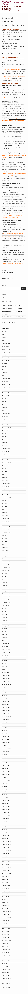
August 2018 (5, 605)
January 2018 (5, 626)
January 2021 (5, 521)
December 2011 (6, 771)
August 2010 (5, 818)
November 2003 (6, 978)
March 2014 (5, 698)
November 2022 (6, 457)
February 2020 (6, 553)
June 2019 (4, 576)
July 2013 (4, 722)
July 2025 (4, 363)
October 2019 (5, 564)
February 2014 (5, 701)
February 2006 (6, 929)
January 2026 (5, 346)
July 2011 (4, 786)
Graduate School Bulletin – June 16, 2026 (12, 305)
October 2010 (5, 812)
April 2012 (4, 760)
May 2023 (4, 439)
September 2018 (6, 602)
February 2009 (6, 862)
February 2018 (5, 623)
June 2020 (4, 541)
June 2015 (4, 663)
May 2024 (4, 404)
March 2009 (5, 859)
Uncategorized (6, 987)
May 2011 (4, 792)
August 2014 (5, 687)
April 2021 (4, 512)
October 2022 (5, 460)
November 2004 (6, 955)
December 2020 (6, 524)
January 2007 (5, 908)
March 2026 (5, 340)
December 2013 (6, 707)
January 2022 (5, 486)
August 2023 (5, 430)
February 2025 (6, 378)
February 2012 (5, 765)
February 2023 (6, 448)
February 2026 (6, 343)
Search (4, 285)
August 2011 (5, 783)
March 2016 (5, 640)
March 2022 (5, 480)
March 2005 (5, 946)
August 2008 (5, 876)
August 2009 (5, 853)
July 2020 (4, 538)
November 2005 (6, 934)
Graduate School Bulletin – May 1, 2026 (12, 311)
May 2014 (4, 693)
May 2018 (4, 614)
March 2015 (5, 669)
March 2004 (5, 966)
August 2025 (5, 361)
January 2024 (5, 416)
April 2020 (5, 547)
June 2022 (4, 471)
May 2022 (4, 474)
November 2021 (6, 492)
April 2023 (5, 442)
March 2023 (5, 445)
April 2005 (5, 943)
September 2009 (6, 850)
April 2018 (4, 617)
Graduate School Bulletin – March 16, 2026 (13, 317)
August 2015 (5, 658)
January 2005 (5, 952)
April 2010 (4, 830)
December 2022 (6, 454)
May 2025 (4, 369)
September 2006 (6, 917)
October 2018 (5, 599)
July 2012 (4, 754)
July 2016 (4, 629)
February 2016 (5, 643)
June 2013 (4, 725)
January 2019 (5, 591)
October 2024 (5, 390)
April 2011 (4, 795)
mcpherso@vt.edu (6, 97)
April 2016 (4, 637)
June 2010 (4, 824)
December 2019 (6, 559)
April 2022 (4, 477)
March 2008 (5, 882)
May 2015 (4, 666)
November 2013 (6, 710)
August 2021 (5, 500)
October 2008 (5, 870)
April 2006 (5, 923)
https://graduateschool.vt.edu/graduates (12, 263)
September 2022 (6, 462)
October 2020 (5, 529)
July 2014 (4, 690)
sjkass (17, 15)
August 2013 (5, 719)
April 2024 (5, 407)
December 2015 (6, 649)
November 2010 (6, 809)
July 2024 (4, 398)
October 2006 (5, 914)
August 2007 (5, 897)
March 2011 (5, 797)
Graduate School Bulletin (12, 8)
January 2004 (5, 972)
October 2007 (5, 894)
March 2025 (5, 375)
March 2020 (5, 550)
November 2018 (6, 596)
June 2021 (4, 506)
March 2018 (5, 620)
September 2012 (6, 748)
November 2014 (6, 678)
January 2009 (5, 864)
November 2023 (6, 422)
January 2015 (5, 672)
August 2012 (5, 751)
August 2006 (5, 920)
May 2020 (4, 544)
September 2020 (6, 532)
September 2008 (6, 873)
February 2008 (6, 885)
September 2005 (6, 940)
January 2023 (5, 451)
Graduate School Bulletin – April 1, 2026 (12, 314)
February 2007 (6, 905)
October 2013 (5, 713)
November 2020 (6, 527)
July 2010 (4, 821)
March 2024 (5, 410)
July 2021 (4, 503)
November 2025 (6, 352)
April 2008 (5, 879)
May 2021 (4, 509)
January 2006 (5, 931)
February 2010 (5, 835)
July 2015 (4, 661)
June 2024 (4, 401)
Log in (3, 297)
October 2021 (5, 495)
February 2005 (6, 949)
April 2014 (4, 696)
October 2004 (5, 958)
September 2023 (6, 428)
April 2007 (5, 899)
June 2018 (4, 611)
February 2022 (6, 483)
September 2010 (6, 815)
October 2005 (5, 937)
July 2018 (4, 608)
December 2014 (6, 675)
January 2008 (5, 888)
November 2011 (6, 774)
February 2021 (5, 518)
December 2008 (6, 867)
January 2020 (5, 556)
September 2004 (6, 961)
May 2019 (4, 579)
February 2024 (6, 413)
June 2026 (4, 331)
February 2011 (5, 800)
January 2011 (5, 803)
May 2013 (4, 728)
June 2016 (4, 631)
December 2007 (6, 891)
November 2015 (6, 652)
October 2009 (5, 847)
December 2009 (6, 841)
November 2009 (6, 844)
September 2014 (6, 684)
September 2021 (6, 497)
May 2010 (4, 827)
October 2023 (5, 425)
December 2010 (6, 806)
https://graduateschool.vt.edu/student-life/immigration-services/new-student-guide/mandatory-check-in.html (12, 235)
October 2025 (5, 355)
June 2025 (4, 366)
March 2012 (5, 763)
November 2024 (6, 387)
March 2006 (5, 926)
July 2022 (4, 468)
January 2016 (5, 646)
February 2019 (5, 588)
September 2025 (6, 358)
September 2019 (6, 567)
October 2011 (5, 777)
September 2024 (6, 393)
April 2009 (5, 856)
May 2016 (4, 634)
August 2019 (5, 570)
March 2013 (5, 733)
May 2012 (4, 757)
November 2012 (6, 742)
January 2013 (5, 739)
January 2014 (5, 704)
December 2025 (6, 349)
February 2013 (5, 736)
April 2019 (4, 582)
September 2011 (6, 780)
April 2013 (4, 730)
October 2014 (5, 681)
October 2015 (5, 655)
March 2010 (5, 832)
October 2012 (5, 745)
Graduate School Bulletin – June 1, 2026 (12, 308)
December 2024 (6, 384)
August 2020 (5, 535)
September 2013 (6, 716)
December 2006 (6, 911)
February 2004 (6, 969)
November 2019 (6, 562)
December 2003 (6, 975)
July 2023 (4, 433)
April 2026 (5, 337)
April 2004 (5, 964)
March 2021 (5, 515)
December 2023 (6, 419)
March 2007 (5, 902)
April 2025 (5, 372)
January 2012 (5, 768)
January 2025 (5, 381)
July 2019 (4, 573)
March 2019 (5, 585)
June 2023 (4, 436)
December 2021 (6, 489)
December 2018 (6, 594)
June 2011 (4, 789)
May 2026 (4, 334)
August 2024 (5, 395)
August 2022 (5, 465)
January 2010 (5, 838)
